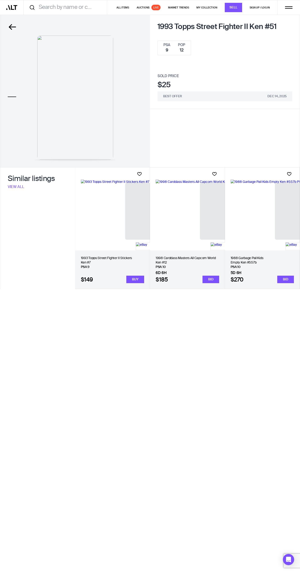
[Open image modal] (75, 98)
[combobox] (67, 7)
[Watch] (139, 174)
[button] (288, 559)
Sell (233, 7)
